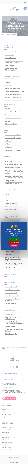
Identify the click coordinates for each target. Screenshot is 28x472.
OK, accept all (14, 239)
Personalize (14, 245)
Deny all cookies (14, 242)
